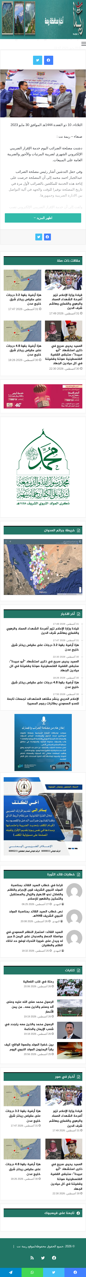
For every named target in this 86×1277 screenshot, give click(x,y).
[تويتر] (38, 237)
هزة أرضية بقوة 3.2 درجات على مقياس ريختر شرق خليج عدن (23, 299)
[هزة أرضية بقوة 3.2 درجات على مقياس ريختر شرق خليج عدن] (22, 280)
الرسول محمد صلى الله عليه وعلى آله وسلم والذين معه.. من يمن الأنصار (30, 1006)
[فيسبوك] (47, 237)
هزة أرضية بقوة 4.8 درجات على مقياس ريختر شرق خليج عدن (23, 350)
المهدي (57, 904)
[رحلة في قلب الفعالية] (69, 987)
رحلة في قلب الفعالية (38, 981)
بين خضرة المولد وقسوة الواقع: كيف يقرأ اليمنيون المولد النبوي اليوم (29, 1047)
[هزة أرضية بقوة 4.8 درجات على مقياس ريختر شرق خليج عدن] (22, 331)
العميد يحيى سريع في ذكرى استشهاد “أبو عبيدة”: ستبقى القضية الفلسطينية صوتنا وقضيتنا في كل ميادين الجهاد (63, 354)
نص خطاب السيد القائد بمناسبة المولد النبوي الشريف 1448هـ (36, 914)
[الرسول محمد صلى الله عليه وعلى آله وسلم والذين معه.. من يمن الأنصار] (69, 1007)
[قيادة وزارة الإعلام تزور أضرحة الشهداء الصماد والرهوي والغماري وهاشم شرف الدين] (64, 280)
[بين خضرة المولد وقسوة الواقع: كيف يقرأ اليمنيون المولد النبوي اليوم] (69, 1050)
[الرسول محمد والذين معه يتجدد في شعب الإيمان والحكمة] (69, 1030)
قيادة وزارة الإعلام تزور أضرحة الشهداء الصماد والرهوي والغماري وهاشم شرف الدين (65, 301)
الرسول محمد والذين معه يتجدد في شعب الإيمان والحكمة (29, 1027)
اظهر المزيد (44, 218)
